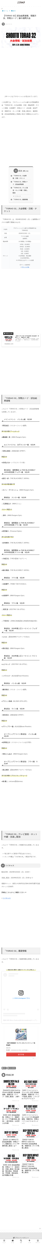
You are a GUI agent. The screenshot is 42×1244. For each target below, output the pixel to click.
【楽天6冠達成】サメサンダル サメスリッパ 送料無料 (20, 1044)
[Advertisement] (21, 71)
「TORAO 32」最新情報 (20, 199)
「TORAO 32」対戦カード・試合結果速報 (20, 183)
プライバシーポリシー (22, 1238)
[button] (37, 588)
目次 (20, 171)
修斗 (5, 1068)
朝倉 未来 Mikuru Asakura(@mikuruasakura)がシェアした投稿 (22, 1020)
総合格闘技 (12, 1068)
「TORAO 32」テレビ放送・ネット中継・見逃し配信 (20, 190)
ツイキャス (17, 196)
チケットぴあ (25, 267)
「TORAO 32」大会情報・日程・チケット (19, 177)
